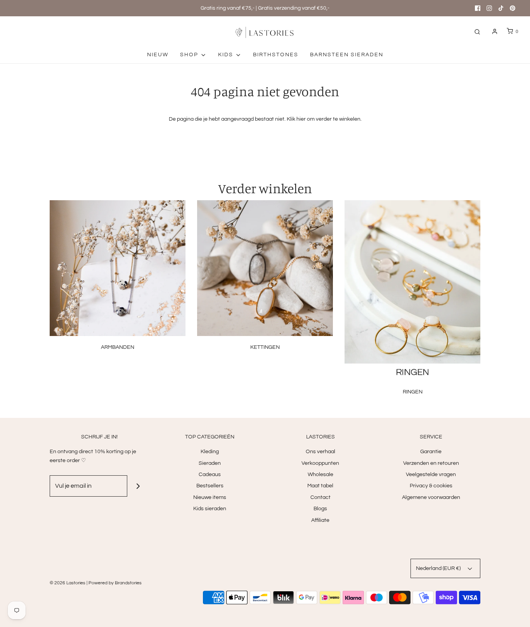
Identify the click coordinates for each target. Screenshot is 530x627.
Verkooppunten (320, 463)
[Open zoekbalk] (477, 32)
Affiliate (320, 520)
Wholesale (320, 474)
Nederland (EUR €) (439, 568)
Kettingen (265, 347)
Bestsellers (209, 485)
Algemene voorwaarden (431, 497)
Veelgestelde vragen (431, 474)
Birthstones (275, 54)
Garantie (431, 451)
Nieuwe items (209, 497)
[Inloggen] (494, 31)
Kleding (210, 451)
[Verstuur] (138, 486)
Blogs (320, 508)
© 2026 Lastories (67, 582)
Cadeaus (210, 474)
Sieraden (210, 463)
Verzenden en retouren (431, 463)
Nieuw (157, 54)
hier (301, 119)
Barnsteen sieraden (346, 54)
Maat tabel (320, 485)
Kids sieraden (209, 508)
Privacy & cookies (431, 485)
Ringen (413, 392)
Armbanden (117, 347)
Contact (320, 497)
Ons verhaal (320, 451)
